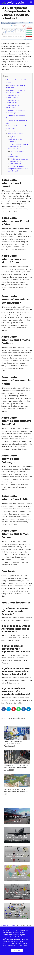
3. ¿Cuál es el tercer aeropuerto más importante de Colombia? (18, 154)
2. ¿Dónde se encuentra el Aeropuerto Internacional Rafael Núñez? (18, 146)
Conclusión (11, 131)
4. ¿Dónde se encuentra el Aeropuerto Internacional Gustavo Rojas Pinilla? (18, 161)
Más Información (25, 946)
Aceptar (17, 950)
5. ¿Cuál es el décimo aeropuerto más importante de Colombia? (18, 168)
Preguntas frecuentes (15, 134)
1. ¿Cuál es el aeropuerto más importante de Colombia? (17, 139)
